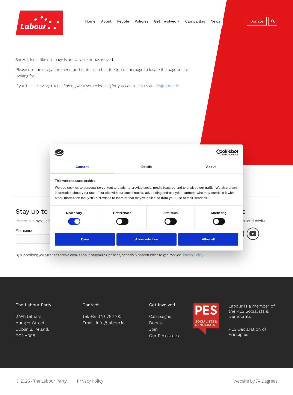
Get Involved (165, 21)
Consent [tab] (82, 167)
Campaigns (195, 21)
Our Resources (164, 335)
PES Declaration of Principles (247, 332)
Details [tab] (146, 167)
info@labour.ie (166, 85)
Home (90, 21)
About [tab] (211, 167)
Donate (256, 21)
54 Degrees (266, 381)
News (215, 21)
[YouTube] (253, 234)
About (106, 21)
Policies (141, 21)
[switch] (122, 221)
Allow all (208, 239)
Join (153, 329)
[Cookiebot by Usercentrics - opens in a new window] (219, 152)
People (123, 21)
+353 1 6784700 (105, 316)
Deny (85, 239)
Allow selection (146, 239)
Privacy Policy (193, 255)
